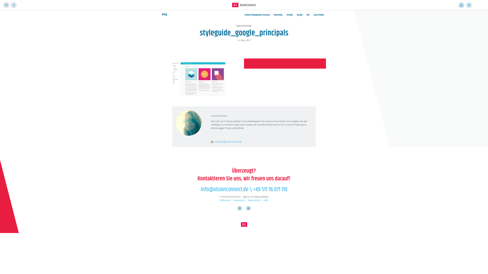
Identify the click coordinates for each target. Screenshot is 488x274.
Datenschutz (254, 200)
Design (299, 15)
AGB (266, 200)
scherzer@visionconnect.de (228, 141)
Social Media (319, 15)
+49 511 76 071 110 (270, 189)
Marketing (278, 15)
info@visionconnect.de (224, 189)
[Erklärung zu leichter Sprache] (461, 5)
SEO (308, 15)
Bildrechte (225, 200)
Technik (289, 15)
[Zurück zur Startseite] (244, 5)
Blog (164, 14)
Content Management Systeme (257, 15)
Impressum (239, 200)
